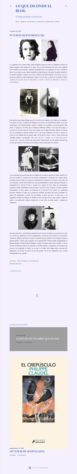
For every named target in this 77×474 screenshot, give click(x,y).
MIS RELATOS (41, 21)
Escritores (18, 263)
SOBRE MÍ (23, 21)
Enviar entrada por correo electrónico (28, 261)
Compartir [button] (13, 261)
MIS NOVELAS (31, 21)
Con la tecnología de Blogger (40, 467)
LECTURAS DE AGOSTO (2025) (27, 451)
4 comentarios (28, 342)
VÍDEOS (57, 21)
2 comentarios (21, 455)
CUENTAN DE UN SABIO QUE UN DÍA (37, 338)
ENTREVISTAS (50, 21)
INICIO (17, 21)
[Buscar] (66, 6)
